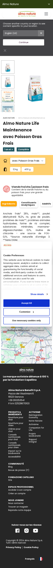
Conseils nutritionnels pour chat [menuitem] (14, 437)
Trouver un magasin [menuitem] (18, 506)
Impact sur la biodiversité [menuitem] (14, 452)
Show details (37, 294)
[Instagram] (26, 532)
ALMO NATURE (9, 118)
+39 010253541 (16, 400)
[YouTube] (35, 532)
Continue (23, 42)
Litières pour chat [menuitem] (14, 430)
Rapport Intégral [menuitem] (33, 440)
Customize (24, 312)
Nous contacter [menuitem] (16, 503)
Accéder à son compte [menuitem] (19, 490)
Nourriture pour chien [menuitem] (15, 424)
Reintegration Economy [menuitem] (35, 416)
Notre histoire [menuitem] (35, 420)
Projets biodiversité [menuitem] (35, 434)
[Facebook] (17, 532)
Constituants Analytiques (28, 203)
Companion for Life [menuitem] (36, 429)
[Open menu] (46, 13)
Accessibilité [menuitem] (14, 456)
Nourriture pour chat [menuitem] (15, 418)
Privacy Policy (13, 547)
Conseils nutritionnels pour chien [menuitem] (14, 445)
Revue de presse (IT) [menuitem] (18, 470)
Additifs (46, 203)
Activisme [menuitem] (34, 424)
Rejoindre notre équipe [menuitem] (19, 510)
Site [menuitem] (10, 480)
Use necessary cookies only (26, 320)
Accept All (26, 303)
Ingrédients (8, 203)
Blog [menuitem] (10, 466)
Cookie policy (35, 288)
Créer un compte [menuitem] (16, 493)
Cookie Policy (31, 547)
